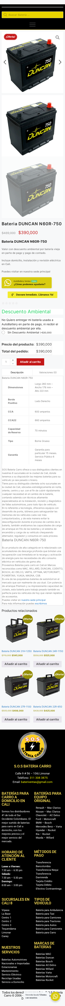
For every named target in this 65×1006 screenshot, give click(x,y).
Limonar (6, 932)
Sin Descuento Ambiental (30, 332)
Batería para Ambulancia (49, 910)
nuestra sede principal (36, 271)
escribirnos (40, 603)
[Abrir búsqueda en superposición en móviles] (32, 14)
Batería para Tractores (48, 921)
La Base (6, 913)
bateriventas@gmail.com (36, 782)
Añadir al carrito (30, 361)
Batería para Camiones (48, 917)
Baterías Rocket (45, 980)
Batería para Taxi (45, 913)
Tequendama (9, 928)
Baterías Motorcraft (47, 976)
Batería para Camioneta (49, 928)
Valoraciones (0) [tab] (48, 372)
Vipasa (5, 910)
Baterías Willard (44, 968)
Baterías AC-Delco (46, 965)
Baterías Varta (44, 972)
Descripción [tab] (17, 372)
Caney (5, 936)
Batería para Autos (46, 925)
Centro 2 (6, 921)
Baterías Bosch (44, 961)
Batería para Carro (46, 932)
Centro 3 (6, 925)
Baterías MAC (43, 954)
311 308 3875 (39, 777)
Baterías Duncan (45, 957)
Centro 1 (6, 917)
